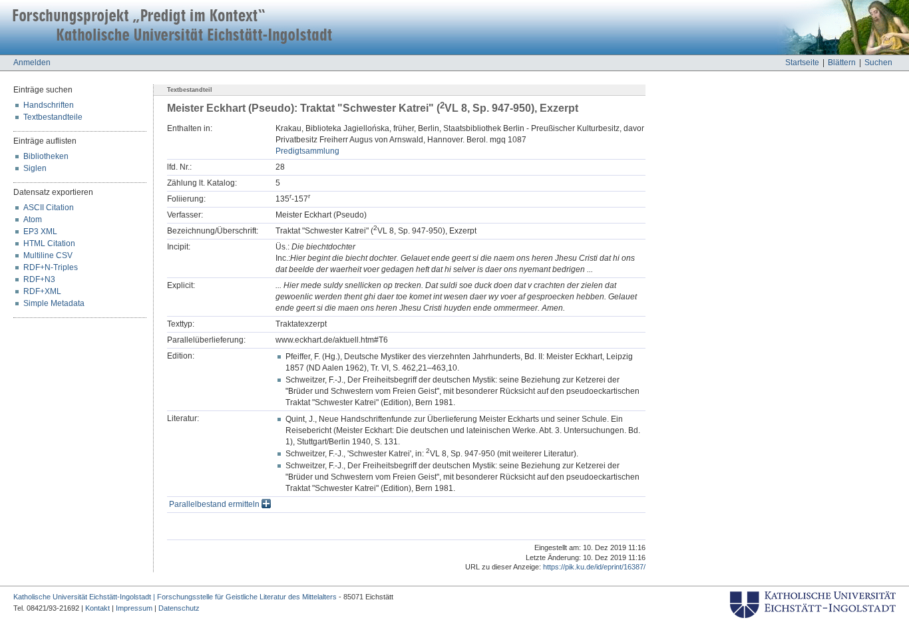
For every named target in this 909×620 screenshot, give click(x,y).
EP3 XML (40, 231)
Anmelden (32, 62)
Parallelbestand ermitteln (215, 504)
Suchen (878, 62)
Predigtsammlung (307, 151)
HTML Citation (49, 243)
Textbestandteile (53, 117)
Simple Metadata (54, 303)
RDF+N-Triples (50, 267)
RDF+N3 (39, 279)
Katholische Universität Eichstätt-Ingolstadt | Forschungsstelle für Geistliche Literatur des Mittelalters (175, 597)
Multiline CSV (48, 255)
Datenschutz (179, 608)
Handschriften (48, 105)
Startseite (802, 62)
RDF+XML (42, 291)
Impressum (134, 608)
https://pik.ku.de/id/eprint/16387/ (594, 567)
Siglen (35, 168)
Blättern (842, 62)
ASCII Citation (48, 207)
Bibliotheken (46, 156)
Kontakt (97, 608)
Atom (32, 219)
